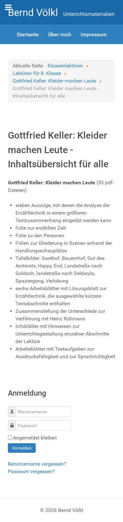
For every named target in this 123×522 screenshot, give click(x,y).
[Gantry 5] (61, 12)
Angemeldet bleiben (35, 438)
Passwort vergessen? (31, 471)
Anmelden (22, 447)
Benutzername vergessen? (37, 464)
